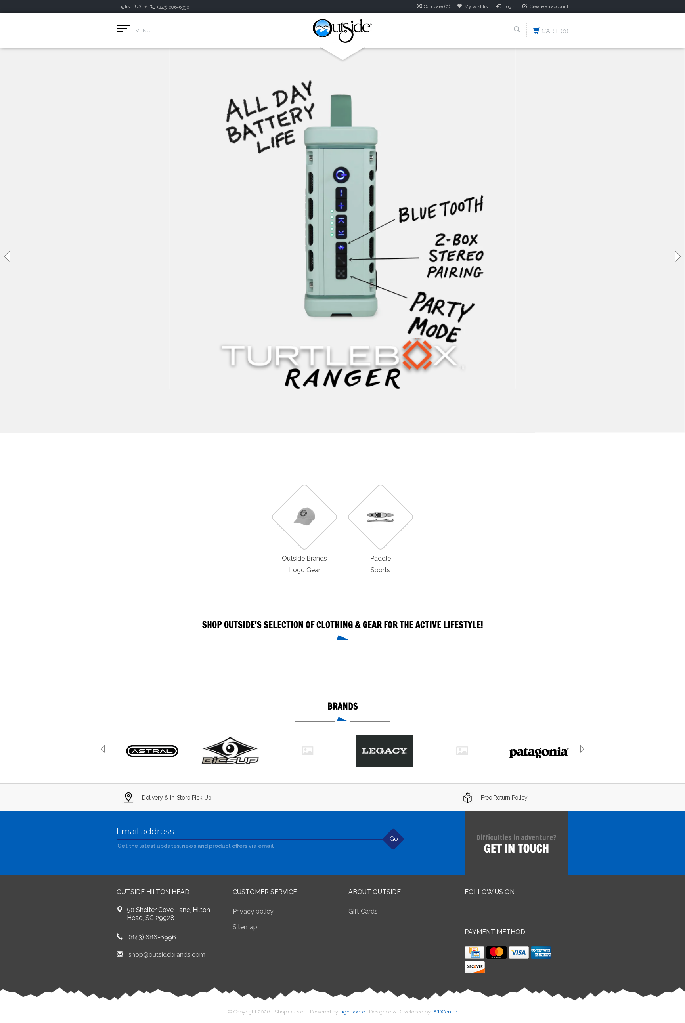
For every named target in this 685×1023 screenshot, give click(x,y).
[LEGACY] (385, 751)
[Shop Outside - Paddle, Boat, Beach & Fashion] (342, 30)
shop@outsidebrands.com (166, 954)
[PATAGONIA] (539, 751)
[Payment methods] (474, 952)
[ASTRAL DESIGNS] (153, 751)
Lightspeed (352, 1012)
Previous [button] (8, 256)
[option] (342, 240)
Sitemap (245, 927)
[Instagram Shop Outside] (513, 912)
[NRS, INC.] (462, 751)
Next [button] (677, 256)
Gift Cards (363, 911)
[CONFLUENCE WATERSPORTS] (307, 751)
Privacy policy (253, 911)
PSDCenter (444, 1012)
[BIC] (230, 751)
